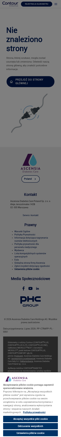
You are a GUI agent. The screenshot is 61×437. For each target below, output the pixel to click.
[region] (30, 404)
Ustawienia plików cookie (30, 433)
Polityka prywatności (34, 412)
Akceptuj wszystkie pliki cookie (30, 419)
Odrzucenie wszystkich (30, 426)
